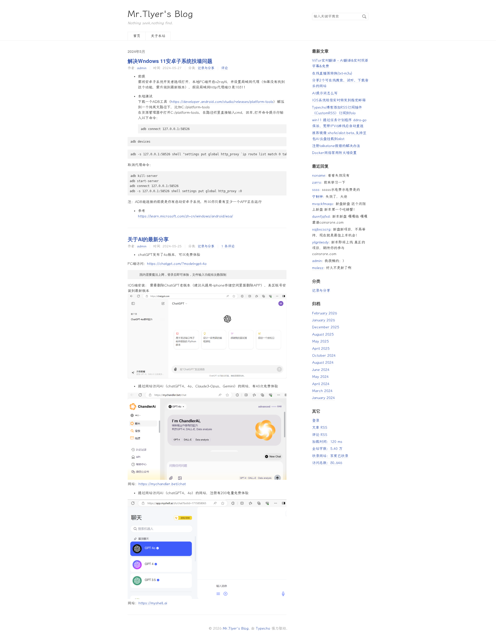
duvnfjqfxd (321, 216)
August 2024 (323, 362)
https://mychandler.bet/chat (162, 484)
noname (318, 175)
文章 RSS (319, 427)
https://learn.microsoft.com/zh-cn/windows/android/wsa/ (185, 216)
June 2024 (320, 370)
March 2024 (322, 391)
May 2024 (320, 377)
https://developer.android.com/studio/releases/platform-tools (222, 102)
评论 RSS (319, 435)
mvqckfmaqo (322, 204)
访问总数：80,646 (327, 463)
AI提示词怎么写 (325, 93)
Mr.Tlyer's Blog (160, 14)
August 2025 (323, 334)
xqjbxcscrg (321, 229)
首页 (136, 36)
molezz (317, 268)
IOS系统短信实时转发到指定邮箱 (339, 100)
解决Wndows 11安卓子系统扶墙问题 (170, 60)
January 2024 (323, 398)
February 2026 (324, 313)
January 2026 (323, 320)
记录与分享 (206, 68)
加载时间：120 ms (327, 442)
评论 (224, 68)
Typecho (263, 628)
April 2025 (320, 348)
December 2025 (325, 327)
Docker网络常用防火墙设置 (334, 153)
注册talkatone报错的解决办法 (336, 146)
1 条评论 (228, 246)
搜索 (364, 16)
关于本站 (158, 36)
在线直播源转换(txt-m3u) (332, 73)
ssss (315, 190)
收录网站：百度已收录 (330, 456)
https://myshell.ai (152, 603)
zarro (316, 182)
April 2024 (320, 384)
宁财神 (317, 196)
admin (141, 68)
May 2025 (320, 341)
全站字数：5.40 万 (327, 448)
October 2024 (324, 355)
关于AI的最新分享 (148, 239)
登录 (315, 420)
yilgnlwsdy (320, 242)
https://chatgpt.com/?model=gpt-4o (177, 264)
